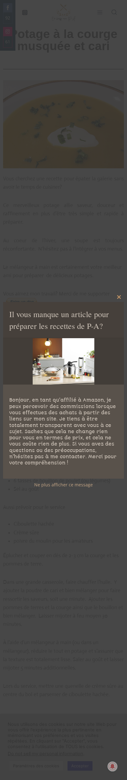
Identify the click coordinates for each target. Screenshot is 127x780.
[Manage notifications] (112, 766)
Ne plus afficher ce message (63, 485)
